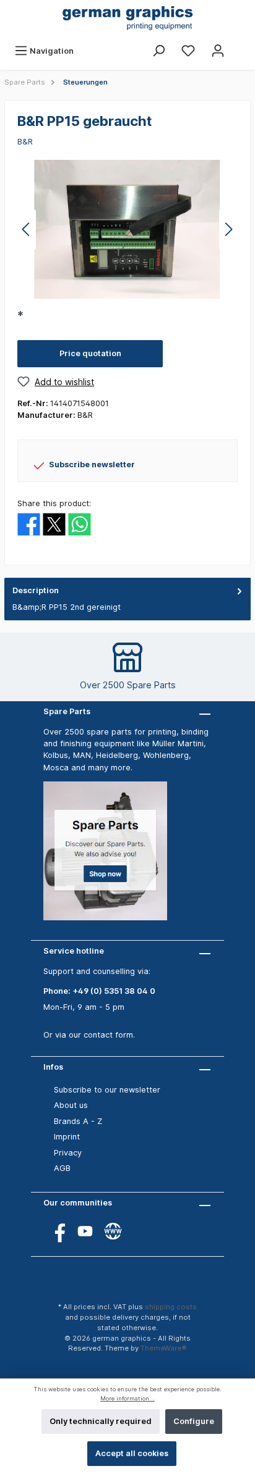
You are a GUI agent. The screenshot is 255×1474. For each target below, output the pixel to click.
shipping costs (171, 1306)
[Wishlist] (188, 51)
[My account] (218, 51)
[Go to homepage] (127, 19)
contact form (108, 1034)
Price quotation (90, 353)
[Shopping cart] (241, 45)
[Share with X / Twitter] (54, 523)
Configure (193, 1421)
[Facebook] (57, 1231)
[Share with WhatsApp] (79, 523)
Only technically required (101, 1421)
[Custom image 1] (111, 857)
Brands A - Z (78, 1121)
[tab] (127, 599)
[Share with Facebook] (29, 523)
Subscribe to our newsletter (107, 1089)
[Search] (158, 51)
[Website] (113, 1231)
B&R (25, 141)
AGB (62, 1168)
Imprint (67, 1136)
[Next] (228, 229)
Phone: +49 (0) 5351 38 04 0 (99, 991)
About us (71, 1105)
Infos (53, 1067)
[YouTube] (85, 1231)
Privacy (68, 1152)
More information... (127, 1398)
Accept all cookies (131, 1453)
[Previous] (26, 229)
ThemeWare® (163, 1348)
